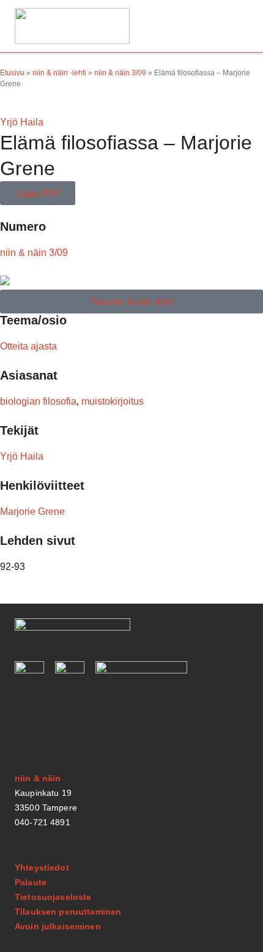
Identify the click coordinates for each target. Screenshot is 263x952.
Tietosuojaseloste (53, 897)
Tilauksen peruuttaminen (68, 911)
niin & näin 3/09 (120, 73)
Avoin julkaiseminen (58, 926)
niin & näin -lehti (59, 73)
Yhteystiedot (42, 867)
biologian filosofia (38, 401)
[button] (234, 26)
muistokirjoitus (112, 401)
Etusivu (12, 73)
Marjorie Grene (32, 511)
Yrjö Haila (21, 122)
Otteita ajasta (28, 346)
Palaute (30, 882)
